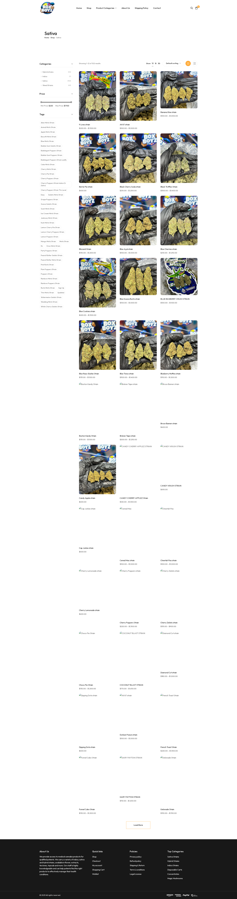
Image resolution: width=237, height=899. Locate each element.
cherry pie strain (47, 174)
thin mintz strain (47, 293)
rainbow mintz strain (49, 279)
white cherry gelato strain (51, 306)
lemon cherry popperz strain (52, 232)
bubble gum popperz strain (51, 155)
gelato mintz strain (55, 195)
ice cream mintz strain (49, 213)
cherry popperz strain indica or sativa (53, 184)
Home (46, 37)
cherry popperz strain (50, 178)
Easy (43, 195)
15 (155, 63)
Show (148, 63)
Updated (61, 293)
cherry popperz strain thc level (53, 190)
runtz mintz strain (48, 288)
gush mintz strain (48, 209)
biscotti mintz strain (48, 137)
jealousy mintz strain (49, 218)
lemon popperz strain (49, 237)
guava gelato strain (49, 204)
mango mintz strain (48, 241)
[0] (196, 8)
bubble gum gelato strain (51, 146)
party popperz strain (49, 251)
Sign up (61, 288)
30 (159, 63)
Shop (53, 37)
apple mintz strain (48, 132)
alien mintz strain (47, 123)
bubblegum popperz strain (51, 151)
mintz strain (64, 241)
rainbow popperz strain (50, 283)
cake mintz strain (48, 164)
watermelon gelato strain (51, 297)
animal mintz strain (48, 127)
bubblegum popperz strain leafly (54, 160)
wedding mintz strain (49, 302)
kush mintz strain (47, 223)
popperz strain (47, 274)
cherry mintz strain (48, 169)
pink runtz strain (47, 265)
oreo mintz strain (53, 246)
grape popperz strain (49, 199)
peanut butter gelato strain (51, 255)
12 (152, 63)
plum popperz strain (49, 269)
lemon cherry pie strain (50, 227)
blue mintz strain (47, 141)
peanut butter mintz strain (51, 260)
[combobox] (173, 63)
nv (42, 246)
